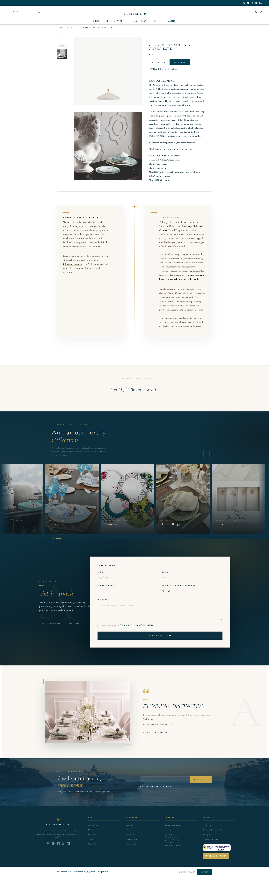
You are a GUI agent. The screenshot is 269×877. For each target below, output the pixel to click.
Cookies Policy (208, 825)
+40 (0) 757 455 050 (171, 830)
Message (103, 600)
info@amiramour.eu (72, 264)
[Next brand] (214, 454)
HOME (60, 28)
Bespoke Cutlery (93, 844)
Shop (96, 20)
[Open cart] (261, 12)
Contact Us (130, 825)
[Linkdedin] (63, 843)
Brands (171, 20)
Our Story (139, 20)
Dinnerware (92, 835)
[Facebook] (58, 843)
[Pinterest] (53, 843)
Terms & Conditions (130, 625)
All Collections (93, 825)
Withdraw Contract (216, 856)
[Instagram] (48, 843)
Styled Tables (115, 20)
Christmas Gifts (131, 844)
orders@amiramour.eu (172, 825)
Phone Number (106, 585)
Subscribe (201, 779)
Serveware (91, 839)
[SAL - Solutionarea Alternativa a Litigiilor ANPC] (217, 847)
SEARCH (14, 12)
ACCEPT (205, 872)
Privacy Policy (147, 625)
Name (100, 572)
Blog (156, 20)
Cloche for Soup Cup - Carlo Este (172, 47)
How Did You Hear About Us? (178, 585)
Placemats (91, 830)
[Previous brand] (206, 454)
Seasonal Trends (131, 839)
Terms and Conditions (210, 839)
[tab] (53, 538)
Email (165, 572)
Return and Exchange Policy (213, 830)
